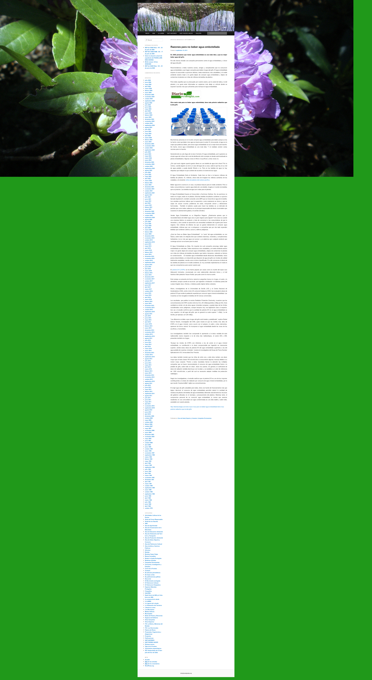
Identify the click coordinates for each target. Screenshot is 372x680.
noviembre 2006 (149, 430)
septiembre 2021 (150, 193)
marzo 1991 (148, 484)
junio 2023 (148, 154)
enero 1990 (148, 490)
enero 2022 (148, 185)
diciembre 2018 (149, 256)
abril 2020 (148, 228)
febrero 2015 (148, 326)
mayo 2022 (148, 176)
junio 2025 (148, 107)
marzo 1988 (148, 500)
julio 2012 (148, 385)
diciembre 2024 (149, 119)
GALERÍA (198, 33)
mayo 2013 (148, 365)
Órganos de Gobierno (151, 618)
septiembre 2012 (150, 381)
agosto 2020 (148, 219)
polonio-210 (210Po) (178, 270)
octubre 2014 (149, 334)
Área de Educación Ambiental (154, 532)
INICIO (147, 33)
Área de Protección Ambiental (154, 538)
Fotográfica (148, 591)
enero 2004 (148, 432)
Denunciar (148, 579)
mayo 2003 (148, 438)
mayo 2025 (148, 109)
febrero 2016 (148, 301)
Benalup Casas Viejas (151, 554)
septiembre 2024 (150, 125)
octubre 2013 (149, 355)
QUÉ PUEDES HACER (186, 33)
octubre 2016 (149, 291)
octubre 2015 (149, 309)
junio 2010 (148, 412)
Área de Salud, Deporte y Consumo (187, 418)
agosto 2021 (148, 195)
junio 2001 (148, 440)
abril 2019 (148, 248)
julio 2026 (148, 80)
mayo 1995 (148, 461)
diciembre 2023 (149, 144)
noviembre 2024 (149, 121)
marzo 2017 (148, 289)
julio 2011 (148, 398)
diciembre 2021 (149, 187)
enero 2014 (148, 350)
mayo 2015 (148, 320)
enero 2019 (148, 254)
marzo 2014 (148, 348)
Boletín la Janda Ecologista (153, 558)
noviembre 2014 (149, 332)
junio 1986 (148, 504)
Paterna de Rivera (150, 630)
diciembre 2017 (149, 277)
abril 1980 (148, 506)
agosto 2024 (148, 127)
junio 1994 (148, 471)
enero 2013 (148, 373)
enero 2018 (148, 275)
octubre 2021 (149, 191)
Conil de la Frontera (151, 568)
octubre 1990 (149, 486)
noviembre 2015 (149, 307)
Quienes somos (149, 644)
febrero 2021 (148, 207)
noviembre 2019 (149, 238)
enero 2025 (148, 117)
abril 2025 (148, 111)
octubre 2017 (149, 281)
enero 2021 (148, 209)
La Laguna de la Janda (151, 603)
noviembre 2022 (149, 164)
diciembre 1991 (149, 479)
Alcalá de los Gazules (151, 521)
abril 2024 (148, 135)
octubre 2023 (149, 148)
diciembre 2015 (149, 305)
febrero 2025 (148, 115)
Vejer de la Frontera (151, 646)
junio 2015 (148, 318)
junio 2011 (148, 400)
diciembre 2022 (149, 162)
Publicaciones (149, 638)
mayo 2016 (148, 295)
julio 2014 (148, 340)
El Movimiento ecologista (152, 581)
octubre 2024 (149, 123)
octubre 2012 (149, 379)
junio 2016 (148, 293)
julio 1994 (148, 469)
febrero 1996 (148, 459)
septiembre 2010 (150, 408)
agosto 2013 (148, 359)
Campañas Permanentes (204, 418)
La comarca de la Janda (152, 599)
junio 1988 (148, 496)
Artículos (147, 550)
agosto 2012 (148, 383)
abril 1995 (148, 463)
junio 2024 (148, 131)
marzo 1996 (148, 457)
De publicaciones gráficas (152, 577)
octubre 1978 (149, 508)
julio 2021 (148, 197)
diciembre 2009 (149, 416)
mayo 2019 (148, 246)
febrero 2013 (148, 371)
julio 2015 (148, 316)
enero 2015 (148, 328)
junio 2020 (148, 223)
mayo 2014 (148, 344)
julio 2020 (148, 221)
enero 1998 (148, 451)
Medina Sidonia (149, 611)
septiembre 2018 (150, 262)
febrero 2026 (148, 90)
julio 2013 (148, 361)
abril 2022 (148, 178)
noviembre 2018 (149, 258)
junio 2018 (148, 267)
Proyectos (148, 636)
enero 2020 (148, 234)
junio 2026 (148, 82)
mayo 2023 (148, 156)
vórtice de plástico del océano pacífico (197, 180)
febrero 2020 (148, 232)
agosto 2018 (148, 264)
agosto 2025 (148, 103)
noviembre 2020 (149, 213)
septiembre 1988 (150, 494)
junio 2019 (148, 244)
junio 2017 (148, 285)
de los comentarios (152, 664)
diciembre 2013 (149, 352)
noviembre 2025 (149, 97)
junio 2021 (148, 199)
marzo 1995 (148, 465)
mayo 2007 (148, 428)
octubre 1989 (149, 492)
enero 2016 (148, 303)
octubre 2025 (149, 99)
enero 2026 (148, 92)
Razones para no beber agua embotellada (195, 47)
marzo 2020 (148, 230)
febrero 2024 (148, 140)
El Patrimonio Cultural (151, 583)
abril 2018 (148, 269)
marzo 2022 (148, 180)
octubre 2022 (149, 166)
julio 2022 (148, 172)
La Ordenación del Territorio (153, 605)
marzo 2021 (148, 205)
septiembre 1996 (150, 455)
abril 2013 (148, 367)
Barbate (147, 552)
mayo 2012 (148, 389)
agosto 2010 (148, 410)
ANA (153, 33)
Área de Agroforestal (151, 525)
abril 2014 (148, 346)
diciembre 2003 (149, 434)
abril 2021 (148, 203)
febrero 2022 (148, 183)
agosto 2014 (148, 338)
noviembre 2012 (149, 377)
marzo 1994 (148, 475)
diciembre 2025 (149, 94)
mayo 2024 (148, 133)
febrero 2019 (148, 252)
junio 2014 (148, 342)
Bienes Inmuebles (150, 556)
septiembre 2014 (150, 336)
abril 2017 (148, 287)
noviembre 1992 (149, 477)
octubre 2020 (149, 215)
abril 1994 (148, 473)
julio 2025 (148, 105)
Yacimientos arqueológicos (153, 648)
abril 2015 (148, 322)
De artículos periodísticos (152, 572)
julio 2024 (148, 129)
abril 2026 (148, 86)
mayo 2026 (148, 84)
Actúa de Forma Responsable (154, 519)
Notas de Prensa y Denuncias (153, 616)
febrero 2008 (148, 424)
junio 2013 (148, 363)
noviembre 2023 (149, 146)
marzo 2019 (148, 250)
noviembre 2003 (149, 436)
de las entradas (151, 662)
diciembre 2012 (149, 375)
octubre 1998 (149, 449)
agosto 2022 (148, 170)
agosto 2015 (148, 314)
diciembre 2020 (149, 211)
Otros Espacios (149, 622)
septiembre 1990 (150, 488)
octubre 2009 (149, 418)
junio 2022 (148, 174)
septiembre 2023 (150, 150)
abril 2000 (148, 445)
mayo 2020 (148, 226)
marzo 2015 (148, 324)
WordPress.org (149, 666)
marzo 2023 (148, 158)
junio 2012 (148, 387)
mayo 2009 (148, 420)
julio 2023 (148, 152)
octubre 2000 (149, 443)
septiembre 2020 (150, 217)
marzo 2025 (148, 113)
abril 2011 (148, 404)
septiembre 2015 (150, 311)
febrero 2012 (148, 391)
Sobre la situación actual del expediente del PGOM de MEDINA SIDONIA (153, 58)
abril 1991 (148, 481)
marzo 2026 (148, 88)
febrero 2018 (148, 273)
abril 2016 (148, 297)
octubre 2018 (149, 260)
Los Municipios (149, 609)
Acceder (147, 660)
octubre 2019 (149, 240)
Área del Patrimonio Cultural (153, 544)
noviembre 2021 (149, 189)
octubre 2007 (149, 426)
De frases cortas (150, 575)
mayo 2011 (148, 402)
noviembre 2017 (149, 279)
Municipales (148, 613)
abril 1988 (148, 498)
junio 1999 (148, 447)
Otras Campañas (150, 620)
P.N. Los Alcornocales (151, 628)
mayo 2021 (148, 201)
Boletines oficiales (150, 560)
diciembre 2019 (149, 236)
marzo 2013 (148, 369)
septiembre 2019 (150, 242)
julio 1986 (148, 502)
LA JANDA (161, 33)
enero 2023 (148, 160)
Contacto (147, 570)
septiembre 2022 (150, 168)
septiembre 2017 (150, 283)
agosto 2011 (148, 396)
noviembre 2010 (149, 406)
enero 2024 (148, 142)
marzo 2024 (148, 138)
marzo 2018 (148, 271)
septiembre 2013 (150, 357)
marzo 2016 (148, 299)
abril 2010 (148, 414)
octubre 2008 (149, 422)
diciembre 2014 (149, 330)
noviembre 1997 (149, 453)
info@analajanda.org (186, 673)
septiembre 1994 (150, 467)
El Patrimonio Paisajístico (153, 585)
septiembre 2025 (150, 101)
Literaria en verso (150, 607)
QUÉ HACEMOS (172, 33)
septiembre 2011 (150, 393)
